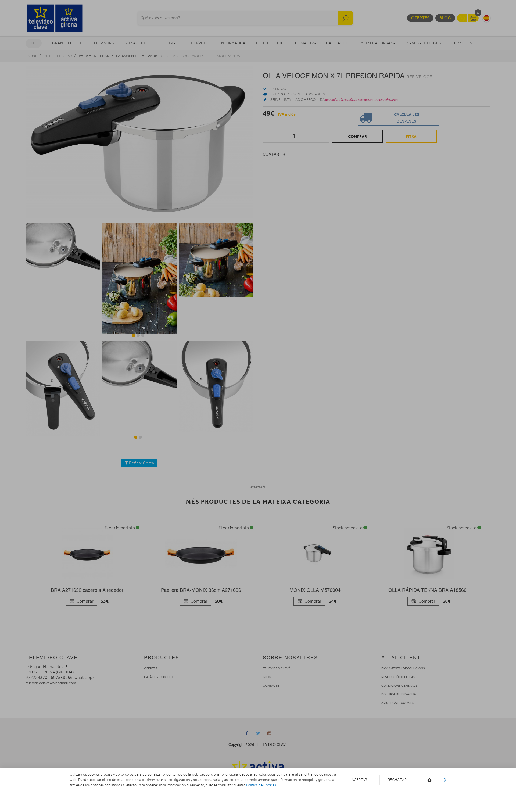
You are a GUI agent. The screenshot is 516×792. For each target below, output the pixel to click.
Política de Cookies (261, 785)
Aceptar (359, 779)
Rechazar (397, 779)
